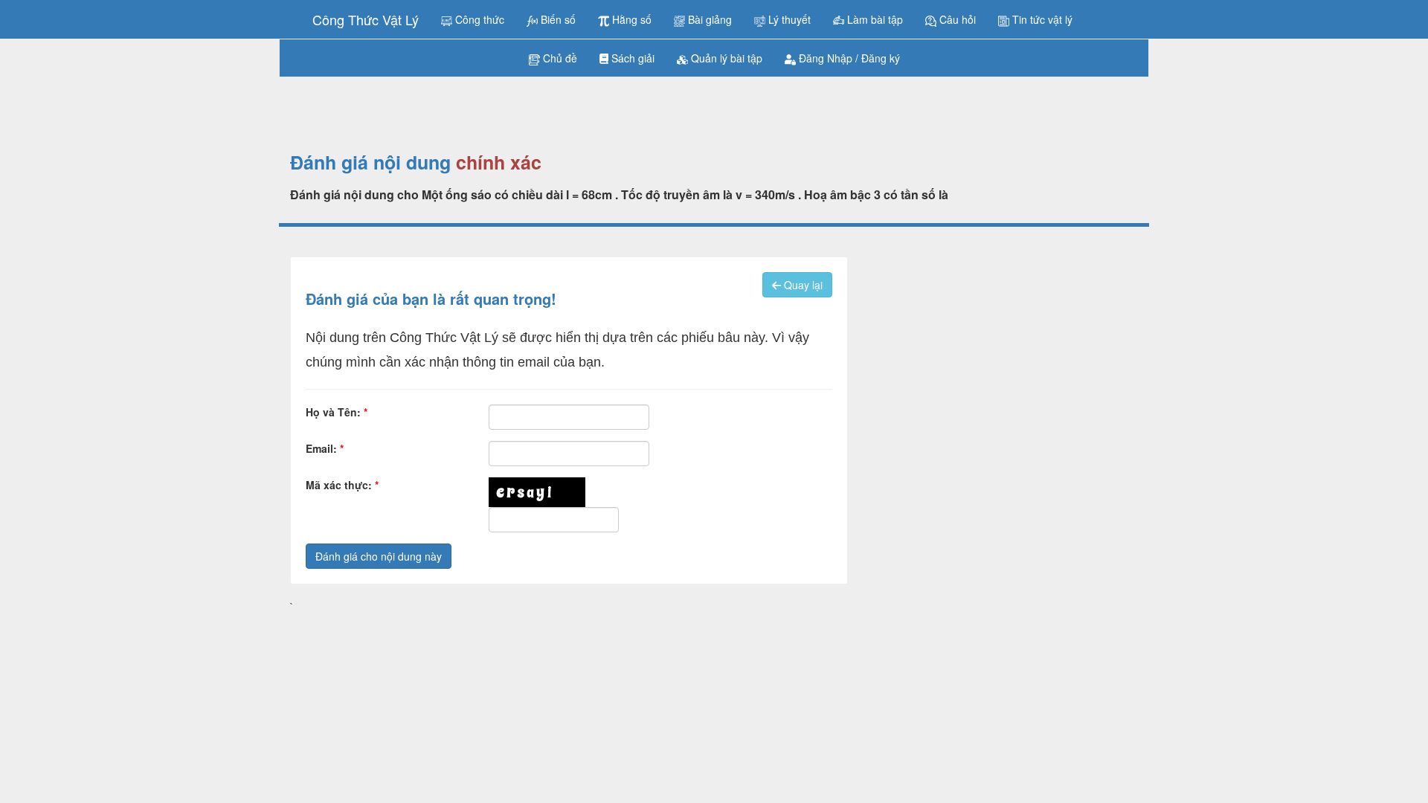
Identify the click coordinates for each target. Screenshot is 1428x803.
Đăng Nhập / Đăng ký (848, 58)
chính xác (498, 162)
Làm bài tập (873, 19)
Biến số (557, 19)
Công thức (478, 19)
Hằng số (630, 19)
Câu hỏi (956, 19)
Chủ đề (558, 58)
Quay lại (802, 284)
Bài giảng (708, 19)
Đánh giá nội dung (370, 162)
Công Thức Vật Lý (365, 19)
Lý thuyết (788, 19)
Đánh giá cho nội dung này (378, 556)
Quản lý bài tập (725, 58)
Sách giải (631, 58)
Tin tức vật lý (1040, 19)
